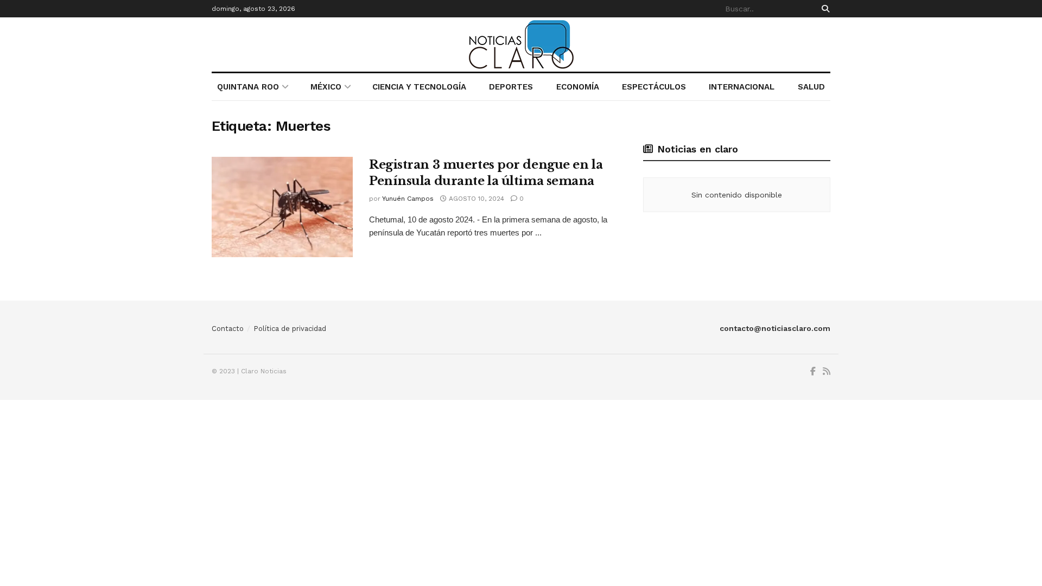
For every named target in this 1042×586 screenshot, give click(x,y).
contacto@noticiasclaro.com (775, 328)
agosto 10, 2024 (475, 198)
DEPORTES (511, 87)
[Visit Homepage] (521, 44)
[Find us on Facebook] (813, 371)
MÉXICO (325, 87)
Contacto (228, 328)
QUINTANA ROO (248, 87)
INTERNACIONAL (741, 87)
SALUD (811, 87)
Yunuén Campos (408, 198)
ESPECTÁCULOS (654, 87)
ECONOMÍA (577, 87)
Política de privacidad (289, 328)
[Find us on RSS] (826, 371)
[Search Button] (823, 8)
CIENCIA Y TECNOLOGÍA (419, 87)
